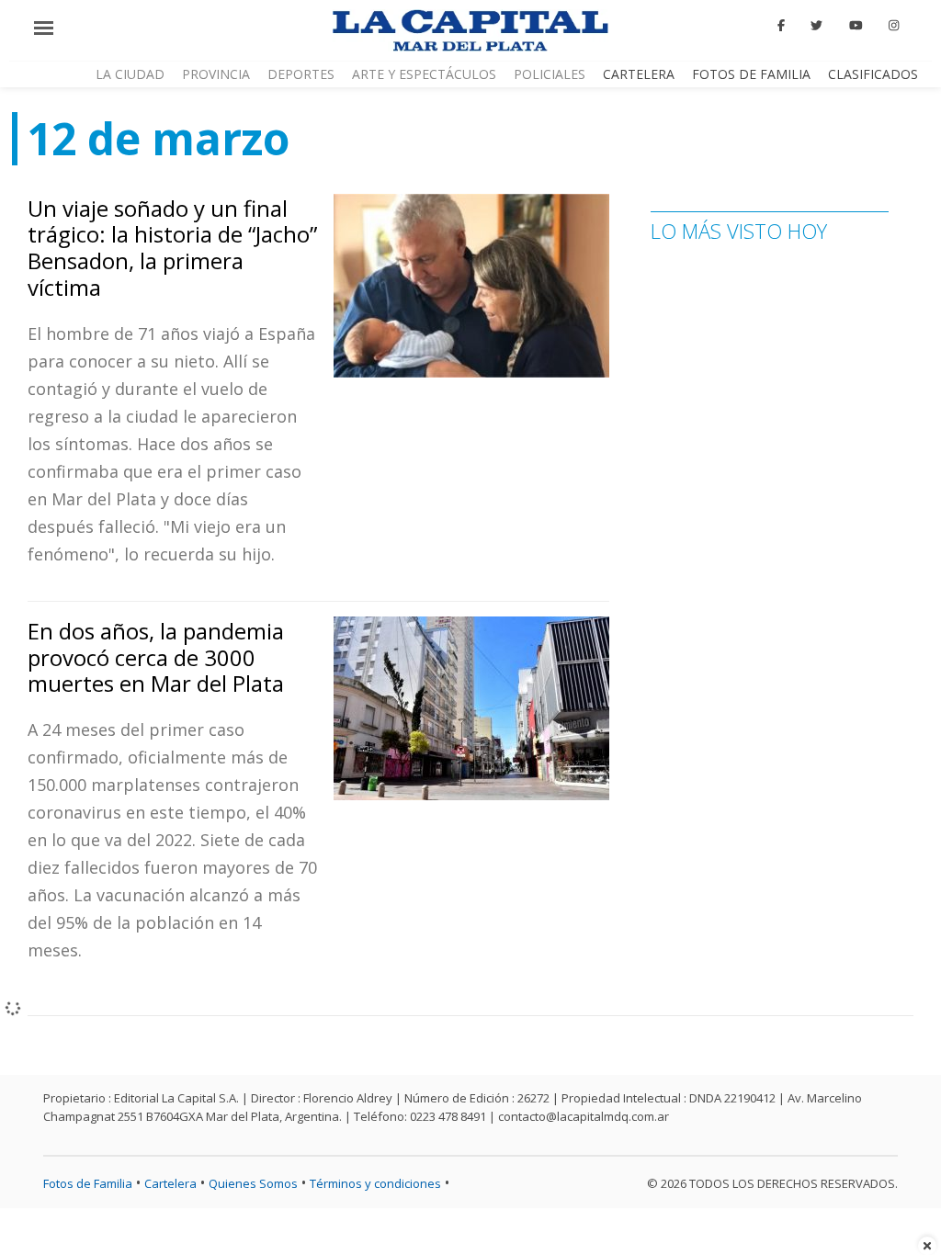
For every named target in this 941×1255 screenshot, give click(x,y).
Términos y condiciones (375, 1183)
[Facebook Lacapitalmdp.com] (781, 25)
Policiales (549, 74)
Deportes (300, 74)
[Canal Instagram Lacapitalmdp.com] (893, 25)
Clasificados (873, 74)
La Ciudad (130, 74)
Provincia (216, 74)
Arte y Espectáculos (424, 74)
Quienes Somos (253, 1183)
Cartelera (639, 74)
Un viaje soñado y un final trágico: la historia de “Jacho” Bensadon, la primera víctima (172, 247)
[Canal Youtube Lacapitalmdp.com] (856, 25)
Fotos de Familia (751, 74)
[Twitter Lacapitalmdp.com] (817, 25)
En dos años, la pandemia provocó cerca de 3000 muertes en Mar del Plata (156, 657)
